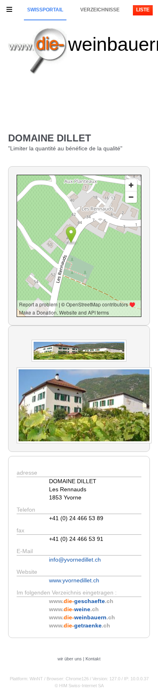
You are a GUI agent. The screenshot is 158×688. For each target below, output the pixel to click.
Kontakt (92, 658)
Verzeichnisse (100, 10)
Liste (142, 10)
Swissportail (45, 10)
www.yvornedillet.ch (74, 580)
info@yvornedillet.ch (75, 559)
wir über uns (70, 658)
